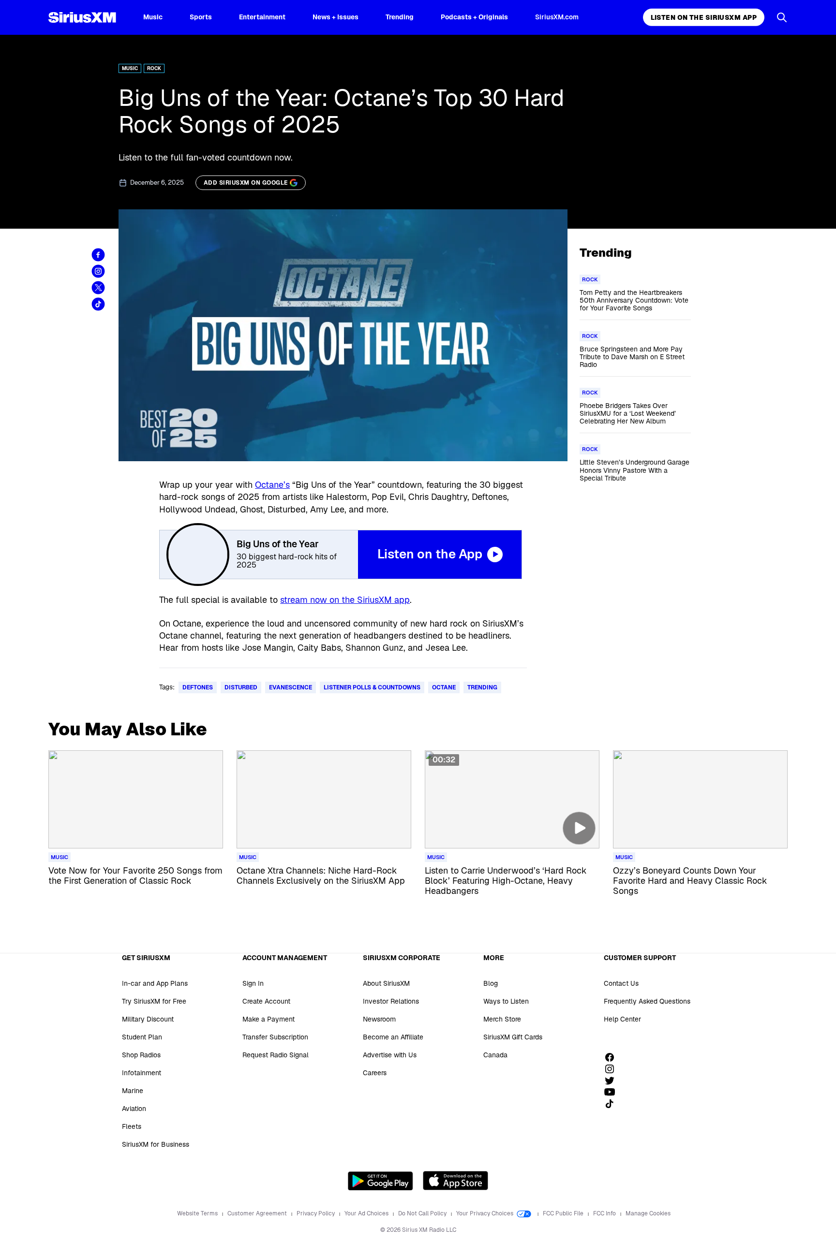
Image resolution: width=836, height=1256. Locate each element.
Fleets (131, 1126)
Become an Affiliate (393, 1037)
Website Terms (198, 1213)
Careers (375, 1072)
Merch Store (502, 1019)
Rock (154, 68)
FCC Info (605, 1213)
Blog (490, 983)
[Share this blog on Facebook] (98, 255)
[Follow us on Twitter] (613, 1080)
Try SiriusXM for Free (154, 1001)
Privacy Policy (316, 1213)
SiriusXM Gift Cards (512, 1037)
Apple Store (455, 1180)
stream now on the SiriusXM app (345, 599)
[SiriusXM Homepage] (82, 17)
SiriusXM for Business (155, 1144)
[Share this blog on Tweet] (98, 287)
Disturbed (240, 687)
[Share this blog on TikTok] (98, 304)
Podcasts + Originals (474, 17)
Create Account (266, 1001)
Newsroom (379, 1019)
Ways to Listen (506, 1001)
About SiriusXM (386, 983)
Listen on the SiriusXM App (704, 17)
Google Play (380, 1180)
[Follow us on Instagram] (613, 1069)
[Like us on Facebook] (613, 1057)
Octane (444, 687)
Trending (400, 17)
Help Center (622, 1019)
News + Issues (335, 17)
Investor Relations (391, 1001)
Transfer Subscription (275, 1037)
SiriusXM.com (557, 17)
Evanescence (290, 687)
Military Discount (148, 1019)
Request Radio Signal (275, 1055)
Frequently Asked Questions (647, 1001)
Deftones (197, 687)
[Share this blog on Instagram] (98, 271)
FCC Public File (564, 1213)
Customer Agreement (257, 1213)
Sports (201, 17)
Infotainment (141, 1072)
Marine (132, 1090)
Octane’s (272, 484)
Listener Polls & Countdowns (372, 687)
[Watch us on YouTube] (613, 1092)
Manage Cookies (648, 1213)
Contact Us (621, 983)
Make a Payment (268, 1019)
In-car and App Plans (155, 983)
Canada (495, 1055)
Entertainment (262, 17)
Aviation (134, 1108)
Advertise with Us (390, 1055)
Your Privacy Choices (485, 1213)
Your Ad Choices (367, 1213)
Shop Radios (141, 1055)
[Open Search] (782, 17)
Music (153, 17)
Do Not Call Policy (423, 1213)
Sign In (253, 983)
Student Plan (142, 1037)
